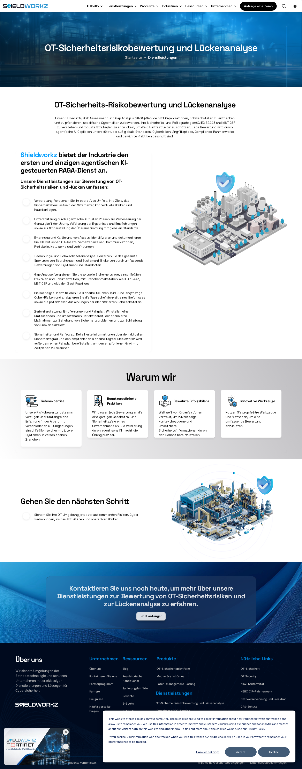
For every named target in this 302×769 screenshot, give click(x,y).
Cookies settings (207, 752)
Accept (241, 752)
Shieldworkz (39, 155)
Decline (274, 752)
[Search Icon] (284, 6)
